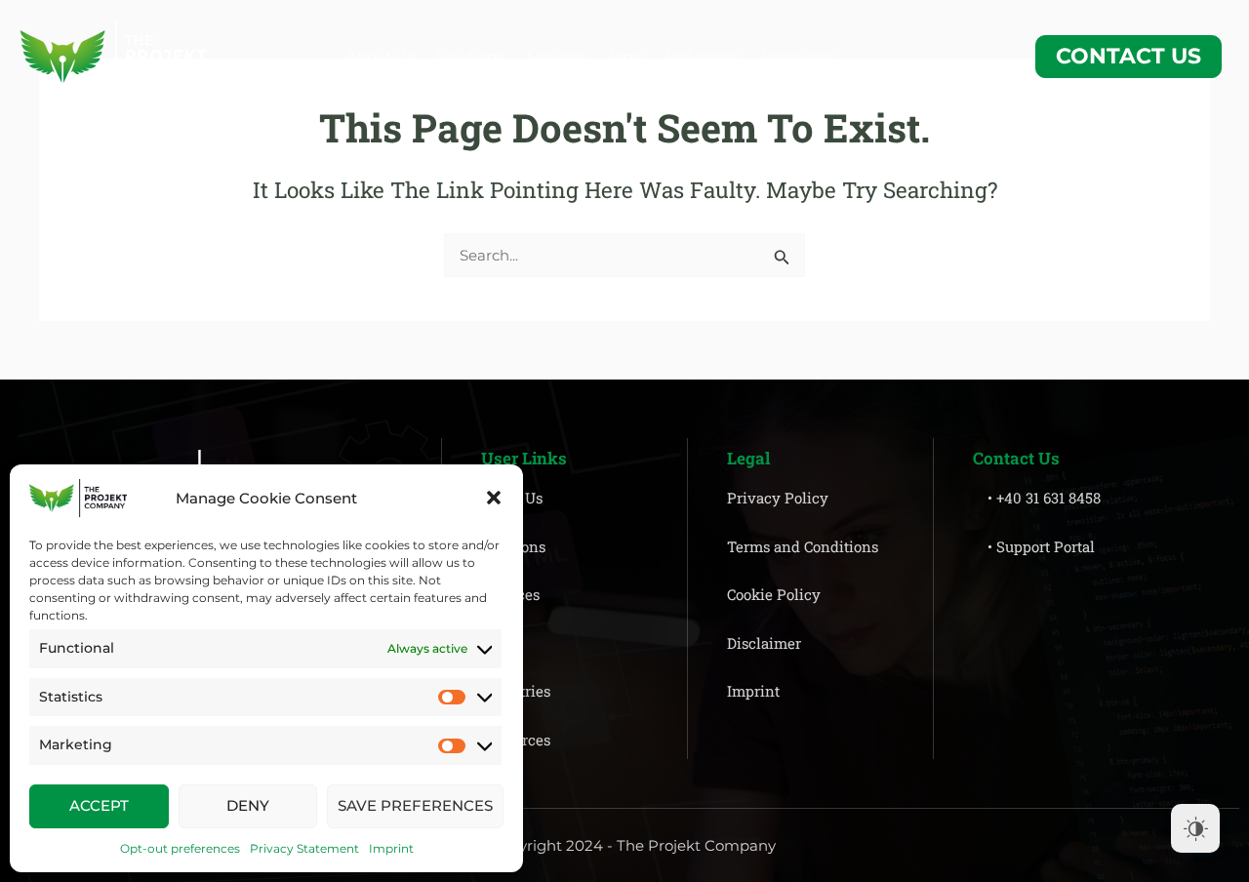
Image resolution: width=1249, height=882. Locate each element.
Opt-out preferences (180, 848)
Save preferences (415, 805)
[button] (494, 497)
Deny (247, 805)
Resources (798, 56)
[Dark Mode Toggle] (1195, 828)
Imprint (391, 848)
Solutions (470, 56)
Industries (701, 56)
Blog (625, 56)
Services (556, 56)
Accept (99, 805)
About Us (380, 56)
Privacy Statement (304, 848)
